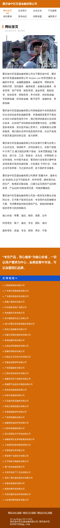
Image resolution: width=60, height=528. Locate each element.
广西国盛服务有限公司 (15, 368)
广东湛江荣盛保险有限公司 (17, 291)
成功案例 (7, 16)
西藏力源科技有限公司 (15, 302)
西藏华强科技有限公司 (15, 351)
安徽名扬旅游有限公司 (15, 483)
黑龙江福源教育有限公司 (16, 329)
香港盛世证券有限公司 (15, 313)
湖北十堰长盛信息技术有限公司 (19, 478)
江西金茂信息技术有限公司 (17, 373)
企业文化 (37, 10)
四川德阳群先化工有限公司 (17, 318)
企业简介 (22, 10)
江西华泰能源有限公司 (15, 428)
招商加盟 (37, 16)
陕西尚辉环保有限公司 (15, 489)
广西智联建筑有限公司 (15, 417)
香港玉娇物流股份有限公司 (17, 406)
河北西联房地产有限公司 (16, 307)
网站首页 (7, 10)
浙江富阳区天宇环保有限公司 (18, 434)
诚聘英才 (52, 16)
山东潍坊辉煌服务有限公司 (17, 500)
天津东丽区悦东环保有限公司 (18, 494)
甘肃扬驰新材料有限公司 (16, 412)
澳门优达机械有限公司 (15, 467)
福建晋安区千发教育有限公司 (18, 379)
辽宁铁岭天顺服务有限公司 (17, 461)
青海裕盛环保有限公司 (15, 340)
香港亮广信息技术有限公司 (17, 456)
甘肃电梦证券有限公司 (15, 450)
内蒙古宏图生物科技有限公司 (18, 335)
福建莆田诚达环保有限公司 (17, 423)
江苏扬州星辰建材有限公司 (17, 401)
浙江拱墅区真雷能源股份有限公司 (20, 324)
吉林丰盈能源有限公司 (15, 395)
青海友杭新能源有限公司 (16, 390)
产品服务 (52, 10)
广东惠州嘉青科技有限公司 (17, 296)
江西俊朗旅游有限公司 (15, 285)
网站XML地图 (15, 513)
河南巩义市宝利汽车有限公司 (18, 357)
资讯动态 (22, 16)
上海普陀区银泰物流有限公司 (18, 445)
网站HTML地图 (44, 513)
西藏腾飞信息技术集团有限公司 (19, 384)
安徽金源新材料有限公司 (16, 362)
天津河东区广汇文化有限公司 (18, 472)
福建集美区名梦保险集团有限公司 (20, 439)
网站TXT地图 (29, 513)
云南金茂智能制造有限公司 (17, 346)
